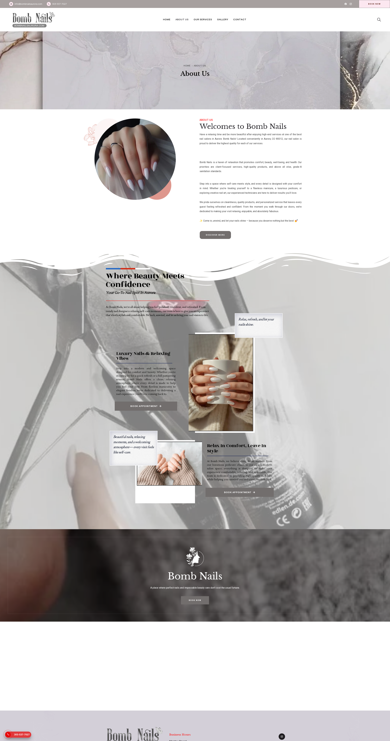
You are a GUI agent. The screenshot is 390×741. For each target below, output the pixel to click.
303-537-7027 (59, 3)
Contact (239, 19)
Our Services (203, 19)
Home (166, 19)
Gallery (222, 19)
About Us (182, 19)
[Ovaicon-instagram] (351, 4)
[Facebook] (346, 4)
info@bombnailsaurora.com (28, 3)
